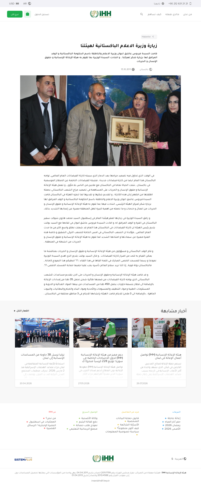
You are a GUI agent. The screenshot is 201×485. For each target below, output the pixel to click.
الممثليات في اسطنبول (42, 421)
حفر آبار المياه (172, 421)
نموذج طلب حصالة (86, 425)
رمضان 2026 (172, 425)
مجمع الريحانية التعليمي (83, 428)
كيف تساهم (154, 14)
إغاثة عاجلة (174, 418)
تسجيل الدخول (42, 14)
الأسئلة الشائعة (129, 424)
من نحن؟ (51, 418)
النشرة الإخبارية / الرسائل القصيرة (41, 427)
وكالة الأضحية (89, 418)
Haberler (146, 36)
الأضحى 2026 (172, 428)
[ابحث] (141, 14)
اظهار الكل (22, 310)
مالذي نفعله (172, 14)
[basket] (27, 14)
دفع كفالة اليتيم (88, 421)
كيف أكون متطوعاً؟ (128, 428)
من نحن (187, 14)
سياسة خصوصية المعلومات (122, 431)
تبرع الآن (15, 14)
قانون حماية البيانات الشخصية (127, 419)
